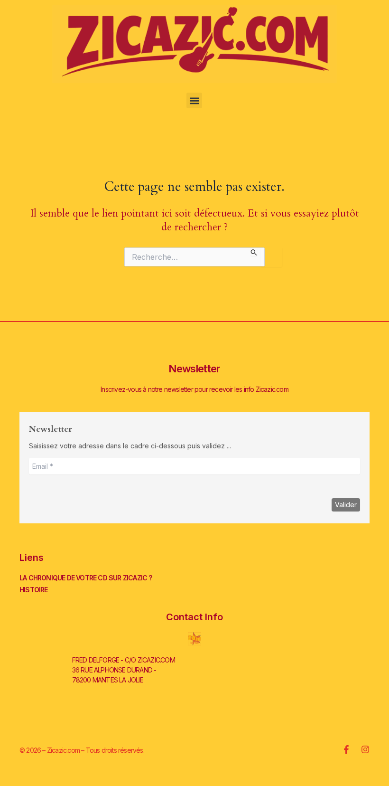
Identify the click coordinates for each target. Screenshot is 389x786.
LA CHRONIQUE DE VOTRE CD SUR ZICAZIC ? (85, 578)
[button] (194, 100)
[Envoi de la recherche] (254, 251)
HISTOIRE (33, 590)
